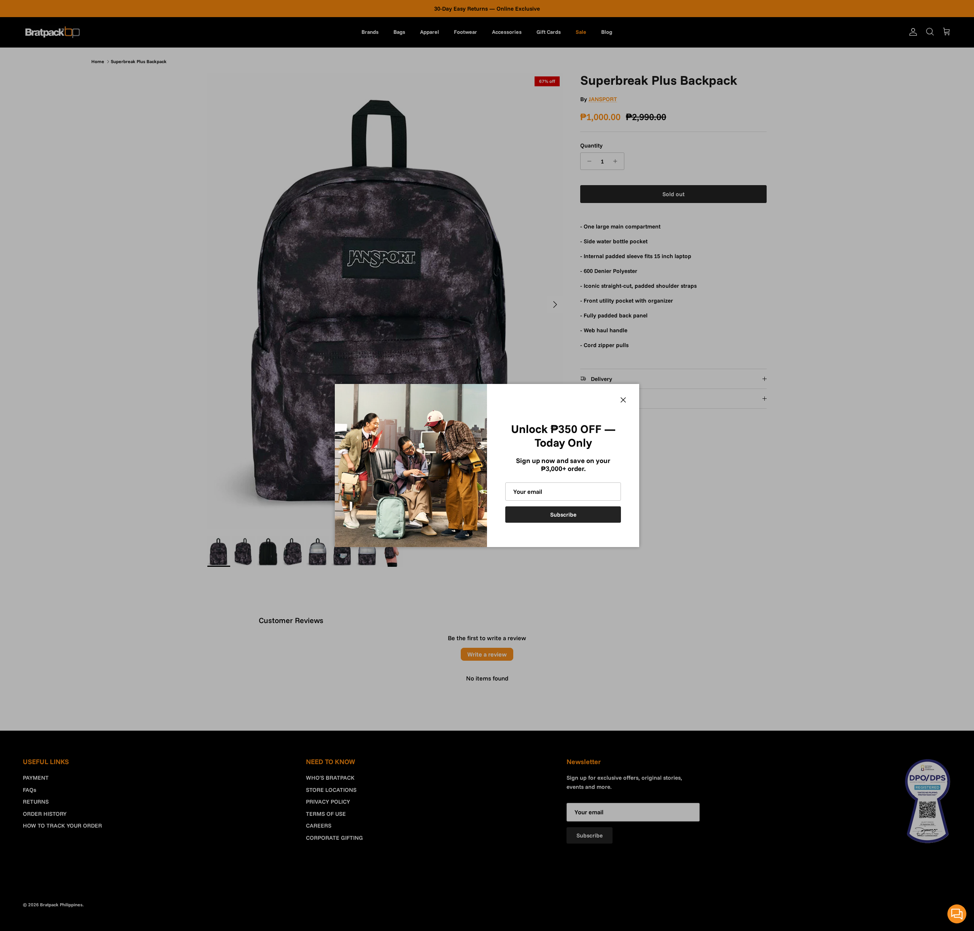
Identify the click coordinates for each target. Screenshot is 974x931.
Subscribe (563, 514)
